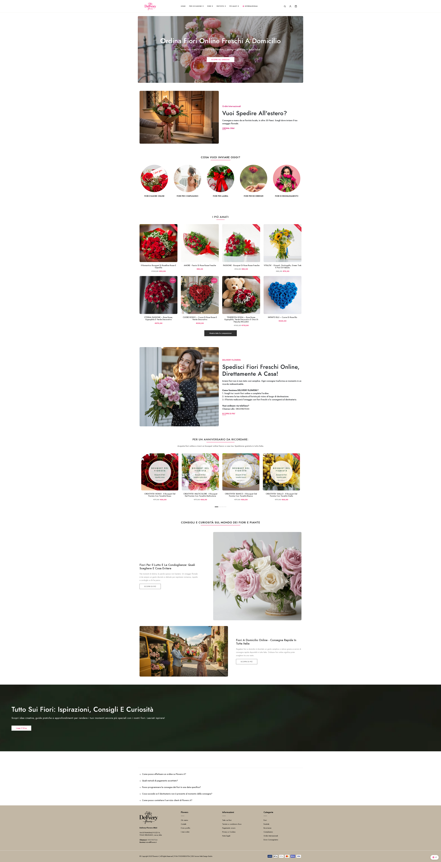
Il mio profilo (185, 828)
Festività (266, 824)
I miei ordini (185, 832)
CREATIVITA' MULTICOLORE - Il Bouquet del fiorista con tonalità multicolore (200, 494)
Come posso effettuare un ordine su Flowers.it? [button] (164, 774)
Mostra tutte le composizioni (220, 333)
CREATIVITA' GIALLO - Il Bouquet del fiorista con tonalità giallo (281, 494)
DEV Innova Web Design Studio (201, 856)
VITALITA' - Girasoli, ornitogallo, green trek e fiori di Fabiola (282, 266)
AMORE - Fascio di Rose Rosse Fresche (200, 265)
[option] (154, 181)
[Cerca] (285, 6)
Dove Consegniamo (271, 839)
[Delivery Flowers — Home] (150, 6)
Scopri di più (150, 586)
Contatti (183, 824)
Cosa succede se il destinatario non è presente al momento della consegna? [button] (177, 793)
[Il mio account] (290, 6)
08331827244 (242, 408)
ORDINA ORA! (228, 128)
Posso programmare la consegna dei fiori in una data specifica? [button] (171, 787)
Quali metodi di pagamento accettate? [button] (160, 780)
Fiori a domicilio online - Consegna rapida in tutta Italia (266, 641)
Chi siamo (184, 820)
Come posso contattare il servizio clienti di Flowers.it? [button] (167, 800)
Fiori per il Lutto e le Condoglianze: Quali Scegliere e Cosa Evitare (167, 566)
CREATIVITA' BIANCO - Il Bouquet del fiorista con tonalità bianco (241, 494)
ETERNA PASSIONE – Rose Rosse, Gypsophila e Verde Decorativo (158, 318)
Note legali (226, 836)
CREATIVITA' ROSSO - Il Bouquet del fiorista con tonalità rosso (159, 494)
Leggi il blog (21, 728)
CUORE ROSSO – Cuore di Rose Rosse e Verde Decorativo (200, 318)
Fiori (265, 820)
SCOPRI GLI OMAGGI (220, 59)
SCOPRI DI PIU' (228, 413)
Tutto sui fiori (227, 820)
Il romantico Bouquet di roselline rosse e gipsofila (158, 266)
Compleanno (268, 832)
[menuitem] (183, 6)
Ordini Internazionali (271, 836)
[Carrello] (296, 6)
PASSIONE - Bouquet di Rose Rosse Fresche (241, 265)
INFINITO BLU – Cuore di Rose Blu (282, 317)
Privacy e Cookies (229, 832)
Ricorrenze (267, 828)
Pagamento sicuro (228, 828)
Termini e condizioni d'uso (232, 824)
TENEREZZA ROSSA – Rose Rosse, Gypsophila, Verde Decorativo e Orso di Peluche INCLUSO (241, 319)
